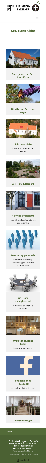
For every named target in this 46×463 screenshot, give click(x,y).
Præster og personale (23, 255)
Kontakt (29, 448)
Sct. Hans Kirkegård (23, 183)
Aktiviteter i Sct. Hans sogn (23, 110)
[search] (38, 2)
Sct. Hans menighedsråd (23, 299)
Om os (9, 431)
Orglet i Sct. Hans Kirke (23, 342)
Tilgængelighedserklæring (23, 451)
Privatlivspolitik (13, 454)
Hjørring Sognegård (23, 215)
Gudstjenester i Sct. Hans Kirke (23, 75)
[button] (23, 18)
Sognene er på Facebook (23, 382)
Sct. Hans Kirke (23, 144)
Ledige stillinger (23, 420)
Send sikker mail (18, 448)
